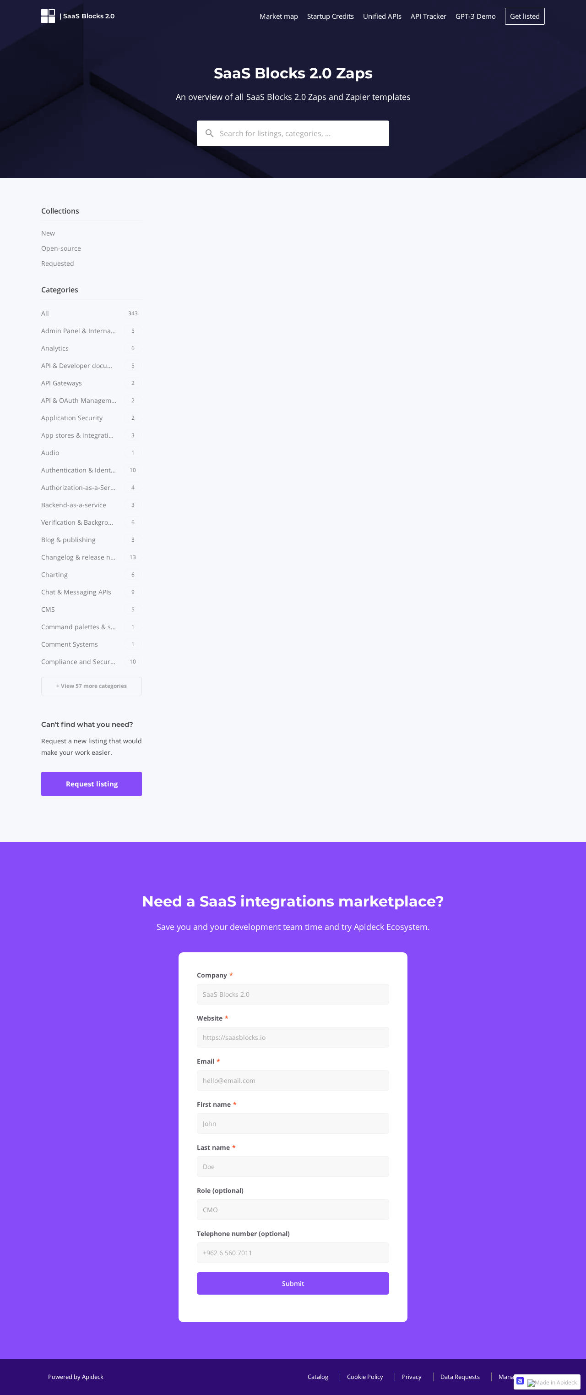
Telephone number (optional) (243, 1233)
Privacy (412, 1377)
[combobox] (293, 133)
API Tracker (428, 16)
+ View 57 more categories (91, 686)
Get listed (525, 16)
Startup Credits (330, 16)
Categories (59, 290)
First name (214, 1104)
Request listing (92, 783)
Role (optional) (220, 1190)
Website (209, 1018)
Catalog (318, 1377)
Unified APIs (382, 16)
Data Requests (460, 1377)
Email (205, 1061)
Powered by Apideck (75, 1377)
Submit (293, 1283)
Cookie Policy (365, 1377)
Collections (60, 211)
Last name (213, 1147)
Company (212, 975)
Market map (279, 16)
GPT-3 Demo (476, 16)
